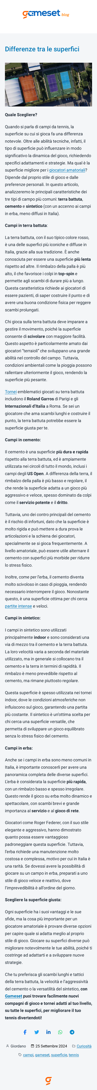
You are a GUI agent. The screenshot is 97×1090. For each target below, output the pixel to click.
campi (28, 1055)
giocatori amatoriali (67, 170)
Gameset (13, 995)
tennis (74, 1055)
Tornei (11, 391)
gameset (42, 1055)
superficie (59, 1055)
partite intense (18, 606)
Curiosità (84, 1046)
